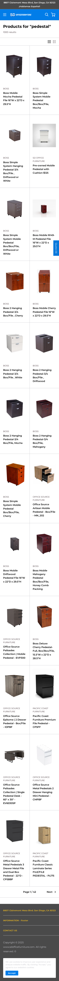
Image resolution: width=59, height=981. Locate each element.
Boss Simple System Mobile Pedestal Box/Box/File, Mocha (41, 100)
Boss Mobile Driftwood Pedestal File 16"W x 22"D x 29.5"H (14, 576)
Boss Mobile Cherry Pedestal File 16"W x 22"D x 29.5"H (44, 312)
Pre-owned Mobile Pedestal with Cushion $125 (44, 169)
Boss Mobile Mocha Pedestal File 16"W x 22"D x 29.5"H (13, 98)
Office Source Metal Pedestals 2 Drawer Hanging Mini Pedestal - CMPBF (43, 792)
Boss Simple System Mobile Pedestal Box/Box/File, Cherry (12, 508)
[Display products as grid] (49, 41)
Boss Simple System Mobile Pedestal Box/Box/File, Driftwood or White (12, 244)
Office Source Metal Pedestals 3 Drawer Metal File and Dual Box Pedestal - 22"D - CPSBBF (13, 870)
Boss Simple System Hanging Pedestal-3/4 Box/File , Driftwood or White (13, 171)
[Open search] (46, 14)
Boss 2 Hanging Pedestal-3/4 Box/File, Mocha (12, 439)
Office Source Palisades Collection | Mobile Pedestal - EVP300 (14, 652)
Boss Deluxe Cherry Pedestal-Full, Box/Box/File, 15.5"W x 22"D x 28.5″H (44, 651)
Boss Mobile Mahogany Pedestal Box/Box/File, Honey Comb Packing (41, 579)
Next (49, 891)
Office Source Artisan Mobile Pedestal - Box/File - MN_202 (44, 510)
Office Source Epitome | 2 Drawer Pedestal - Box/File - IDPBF (14, 721)
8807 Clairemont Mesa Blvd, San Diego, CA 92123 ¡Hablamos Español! (29, 4)
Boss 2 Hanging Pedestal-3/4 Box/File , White (12, 373)
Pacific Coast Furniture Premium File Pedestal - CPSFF (44, 721)
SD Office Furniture (39, 159)
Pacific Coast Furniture (40, 710)
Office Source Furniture (41, 498)
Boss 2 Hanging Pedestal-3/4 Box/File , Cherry (13, 312)
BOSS (6, 88)
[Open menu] (4, 14)
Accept (12, 973)
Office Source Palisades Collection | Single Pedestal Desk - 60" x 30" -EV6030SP (14, 794)
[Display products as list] (54, 41)
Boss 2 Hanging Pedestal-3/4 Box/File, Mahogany (42, 441)
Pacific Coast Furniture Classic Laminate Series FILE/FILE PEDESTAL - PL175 (43, 868)
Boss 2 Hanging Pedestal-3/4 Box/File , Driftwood (42, 375)
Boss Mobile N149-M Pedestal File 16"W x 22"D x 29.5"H (44, 241)
